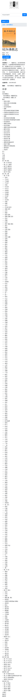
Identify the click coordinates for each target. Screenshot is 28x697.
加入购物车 (6, 57)
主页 (3, 24)
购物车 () (5, 21)
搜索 (24, 14)
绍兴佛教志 (10, 24)
